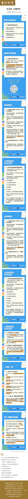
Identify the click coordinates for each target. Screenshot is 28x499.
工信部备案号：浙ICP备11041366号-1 (14, 490)
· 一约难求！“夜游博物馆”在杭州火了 (8, 462)
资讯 (2, 454)
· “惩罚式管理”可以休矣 (6, 470)
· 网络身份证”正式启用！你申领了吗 (8, 459)
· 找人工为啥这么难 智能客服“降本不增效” (9, 457)
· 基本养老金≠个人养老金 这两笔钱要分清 (9, 464)
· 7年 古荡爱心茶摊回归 (6, 468)
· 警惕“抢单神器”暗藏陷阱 (6, 472)
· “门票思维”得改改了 (5, 466)
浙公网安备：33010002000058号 (14, 492)
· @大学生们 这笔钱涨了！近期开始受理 (9, 475)
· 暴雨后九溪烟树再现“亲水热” (7, 477)
